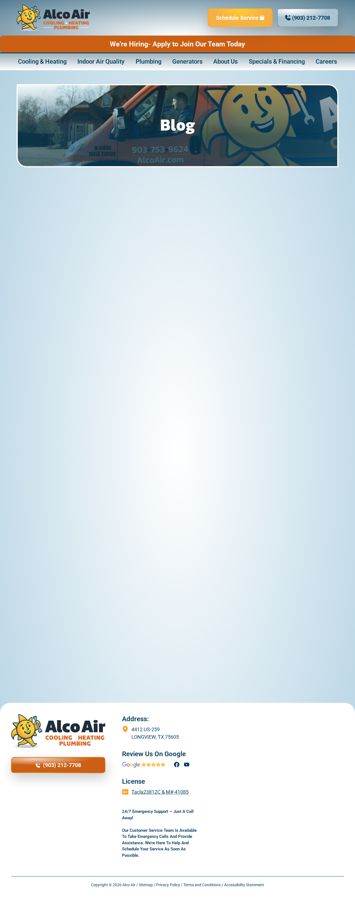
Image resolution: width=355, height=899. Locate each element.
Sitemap (146, 885)
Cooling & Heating (42, 61)
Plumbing (148, 61)
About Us (225, 61)
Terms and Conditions (202, 885)
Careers (326, 61)
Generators (187, 61)
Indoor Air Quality (101, 61)
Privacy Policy (168, 885)
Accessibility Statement (244, 885)
